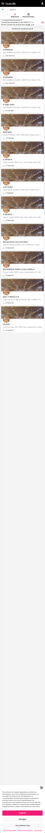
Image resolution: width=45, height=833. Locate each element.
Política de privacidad (25, 830)
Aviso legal (38, 830)
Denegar (22, 819)
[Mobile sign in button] (42, 3)
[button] (41, 788)
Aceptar (22, 813)
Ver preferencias (22, 825)
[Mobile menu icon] (2, 3)
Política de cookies (9, 830)
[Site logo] (11, 3)
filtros (37, 22)
